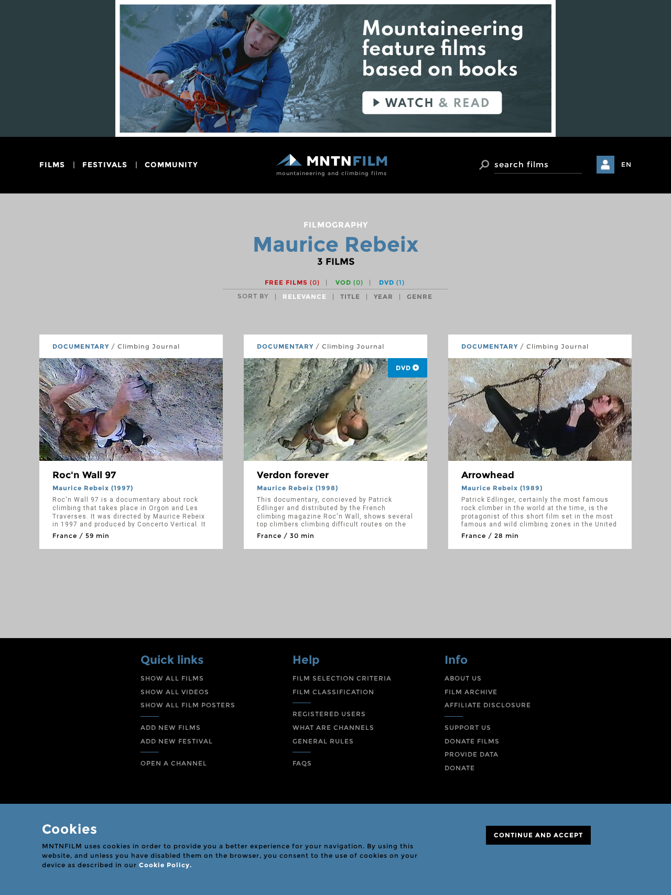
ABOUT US (463, 678)
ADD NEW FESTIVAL (176, 741)
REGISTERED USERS (329, 714)
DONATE (460, 768)
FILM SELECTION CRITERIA (342, 678)
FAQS (302, 763)
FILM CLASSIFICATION (333, 692)
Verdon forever (293, 475)
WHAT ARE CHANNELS (333, 727)
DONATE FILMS (472, 741)
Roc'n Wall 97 (84, 475)
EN (626, 164)
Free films (292, 282)
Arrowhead (487, 475)
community (171, 164)
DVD (392, 282)
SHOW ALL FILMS (172, 678)
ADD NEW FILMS (170, 727)
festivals (104, 164)
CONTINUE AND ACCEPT (538, 835)
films (52, 164)
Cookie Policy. (165, 865)
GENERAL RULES (323, 741)
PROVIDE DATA (472, 754)
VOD (349, 282)
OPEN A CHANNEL (173, 763)
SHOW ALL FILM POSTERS (187, 705)
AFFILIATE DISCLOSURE (488, 705)
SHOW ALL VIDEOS (174, 692)
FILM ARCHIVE (471, 692)
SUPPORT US (468, 727)
